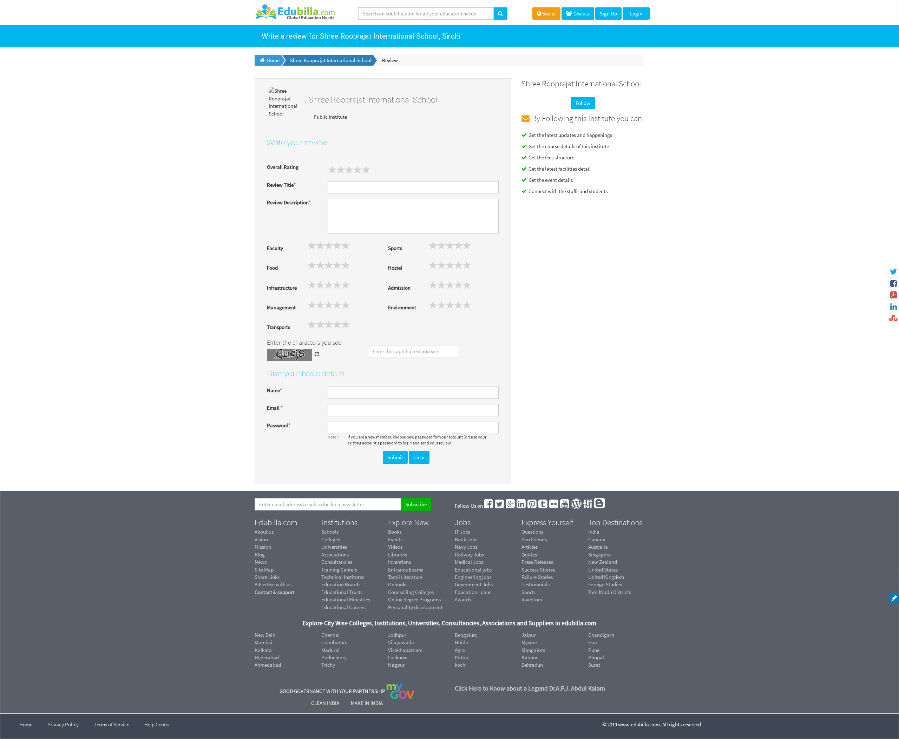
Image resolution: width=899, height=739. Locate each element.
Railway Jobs (469, 554)
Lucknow (398, 657)
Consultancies (336, 562)
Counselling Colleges (411, 592)
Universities (334, 546)
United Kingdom (606, 577)
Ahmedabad (268, 664)
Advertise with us (273, 584)
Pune (593, 650)
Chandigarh (601, 635)
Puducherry (334, 657)
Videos (395, 546)
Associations (335, 554)
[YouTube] (565, 505)
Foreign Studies (605, 584)
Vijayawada (401, 642)
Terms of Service (111, 724)
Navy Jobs (466, 546)
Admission (399, 287)
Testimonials (535, 584)
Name (274, 390)
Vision (261, 539)
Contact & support (274, 592)
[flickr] (554, 505)
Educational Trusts (341, 592)
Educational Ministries (345, 599)
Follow (583, 103)
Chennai (330, 635)
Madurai (330, 650)
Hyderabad (267, 657)
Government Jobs (474, 584)
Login (636, 13)
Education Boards (340, 584)
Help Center (157, 724)
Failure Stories (537, 577)
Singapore (599, 554)
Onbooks (397, 584)
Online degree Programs (414, 599)
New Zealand (602, 562)
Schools (330, 531)
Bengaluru (466, 635)
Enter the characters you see (304, 342)
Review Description (289, 202)
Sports (395, 248)
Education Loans (473, 592)
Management (281, 307)
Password (278, 425)
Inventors (531, 599)
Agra (460, 650)
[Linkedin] (521, 505)
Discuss (581, 13)
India (593, 531)
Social (549, 13)
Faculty (275, 248)
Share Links (267, 577)
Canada (596, 539)
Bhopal (596, 657)
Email (275, 407)
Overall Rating (282, 167)
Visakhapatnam (405, 650)
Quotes (529, 554)
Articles (529, 546)
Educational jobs (473, 569)
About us (264, 531)
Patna (461, 657)
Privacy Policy (63, 724)
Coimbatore (334, 642)
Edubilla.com (276, 522)
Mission (263, 546)
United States (603, 569)
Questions (532, 531)
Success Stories (538, 569)
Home (25, 724)
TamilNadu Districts (609, 592)
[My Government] (400, 690)
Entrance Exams (405, 569)
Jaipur (528, 635)
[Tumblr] (543, 505)
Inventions (399, 562)
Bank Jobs (466, 539)
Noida (461, 642)
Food (272, 267)
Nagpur (396, 664)
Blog (260, 554)
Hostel (395, 267)
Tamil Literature (405, 577)
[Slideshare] (588, 505)
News (261, 562)
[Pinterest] (532, 505)
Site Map (264, 569)
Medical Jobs (469, 562)
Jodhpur (397, 635)
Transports (278, 327)
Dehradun (532, 664)
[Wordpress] (576, 505)
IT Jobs (462, 531)
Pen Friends (534, 539)
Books (394, 531)
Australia (598, 546)
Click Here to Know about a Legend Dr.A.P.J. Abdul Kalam (530, 688)
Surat (594, 664)
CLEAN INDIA (325, 703)
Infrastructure (282, 287)
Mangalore (533, 650)
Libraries (397, 554)
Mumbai (264, 642)
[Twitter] (500, 505)
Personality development (415, 607)
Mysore (529, 642)
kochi (461, 664)
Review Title (281, 185)
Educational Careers (343, 607)
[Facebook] (489, 505)
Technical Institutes (342, 577)
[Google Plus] (511, 505)
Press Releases (537, 562)
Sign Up (608, 13)
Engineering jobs (473, 577)
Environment (402, 307)
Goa (592, 642)
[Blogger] (599, 505)
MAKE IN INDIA (367, 703)
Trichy (328, 664)
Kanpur (529, 657)
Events (395, 539)
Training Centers (339, 569)
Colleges (330, 539)
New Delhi (266, 635)
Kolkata (263, 650)
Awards (463, 599)
